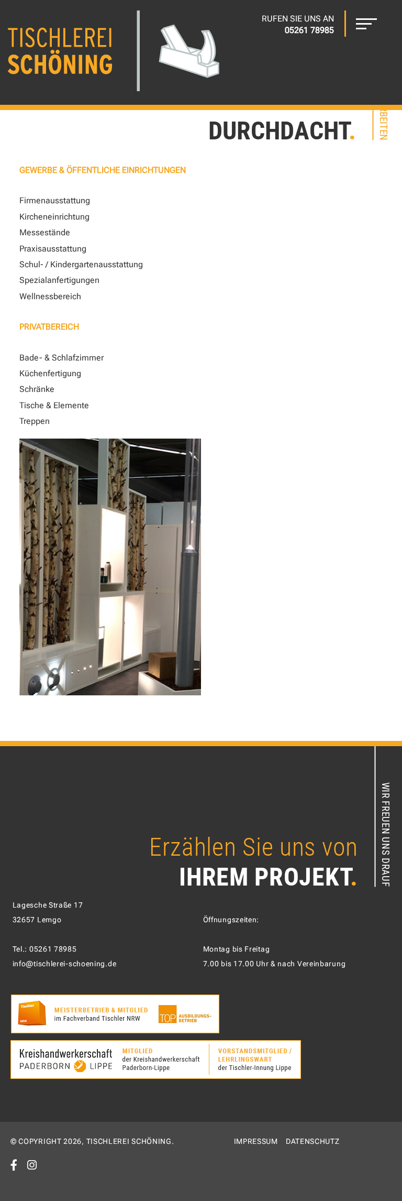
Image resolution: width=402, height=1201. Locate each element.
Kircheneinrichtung (54, 217)
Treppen (34, 421)
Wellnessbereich (50, 296)
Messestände (44, 232)
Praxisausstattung (52, 249)
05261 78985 (53, 949)
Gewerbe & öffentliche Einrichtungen (102, 170)
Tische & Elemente (54, 405)
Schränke (36, 389)
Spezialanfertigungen (59, 280)
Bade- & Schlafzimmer (61, 358)
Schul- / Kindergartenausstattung (81, 264)
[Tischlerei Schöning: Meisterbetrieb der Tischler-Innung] (113, 52)
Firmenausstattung (54, 200)
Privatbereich (49, 327)
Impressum (256, 1141)
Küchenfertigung (50, 373)
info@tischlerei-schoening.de (65, 963)
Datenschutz (313, 1141)
